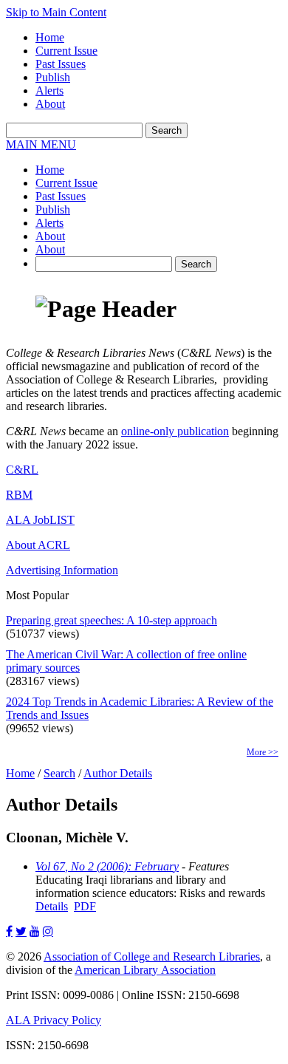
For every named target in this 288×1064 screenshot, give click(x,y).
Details (51, 906)
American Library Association (145, 970)
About (50, 104)
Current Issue (66, 50)
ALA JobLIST (40, 520)
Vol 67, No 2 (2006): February (107, 866)
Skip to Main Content (56, 12)
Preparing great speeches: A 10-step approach (111, 620)
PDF (85, 906)
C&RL (22, 469)
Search (59, 773)
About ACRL (38, 545)
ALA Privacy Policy (53, 1020)
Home (49, 37)
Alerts (49, 90)
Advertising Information (62, 570)
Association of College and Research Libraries (152, 956)
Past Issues (60, 64)
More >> (262, 752)
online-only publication (175, 431)
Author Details (117, 773)
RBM (19, 494)
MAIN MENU (41, 144)
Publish (52, 77)
